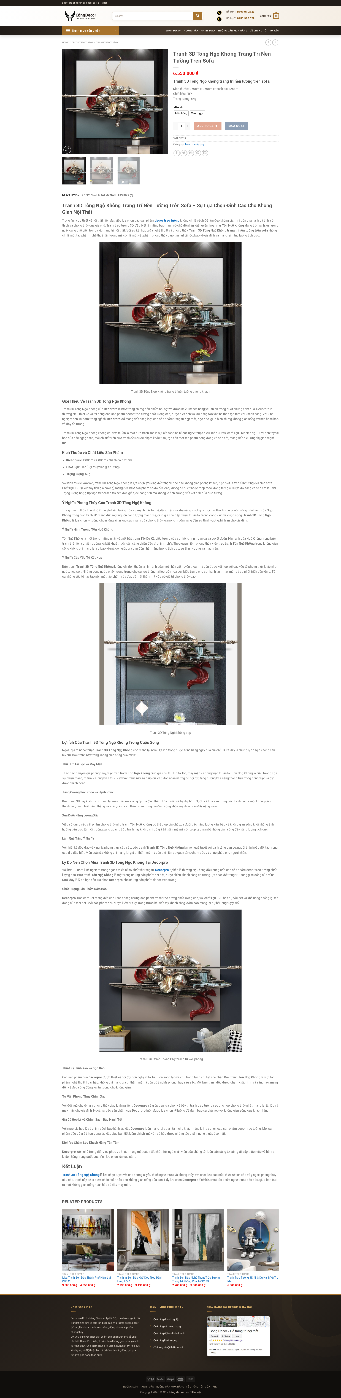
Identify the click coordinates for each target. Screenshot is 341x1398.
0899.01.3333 (246, 12)
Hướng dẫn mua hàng (232, 30)
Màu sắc (179, 107)
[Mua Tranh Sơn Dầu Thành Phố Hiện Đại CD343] (88, 1240)
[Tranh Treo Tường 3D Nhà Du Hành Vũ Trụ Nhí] (253, 1240)
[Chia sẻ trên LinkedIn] (205, 153)
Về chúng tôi (258, 30)
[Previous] (69, 101)
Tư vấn (274, 30)
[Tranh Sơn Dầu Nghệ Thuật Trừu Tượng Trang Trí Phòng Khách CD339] (198, 1240)
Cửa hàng (211, 1386)
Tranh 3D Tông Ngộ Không (80, 1175)
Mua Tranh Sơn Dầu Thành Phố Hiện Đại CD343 (86, 1279)
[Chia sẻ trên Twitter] (183, 153)
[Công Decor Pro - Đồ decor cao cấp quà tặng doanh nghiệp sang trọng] (83, 16)
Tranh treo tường (107, 42)
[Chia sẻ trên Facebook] (177, 153)
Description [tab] (70, 195)
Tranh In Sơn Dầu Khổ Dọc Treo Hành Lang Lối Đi (139, 1279)
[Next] (161, 101)
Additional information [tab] (99, 195)
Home (65, 42)
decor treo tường (167, 220)
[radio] (181, 113)
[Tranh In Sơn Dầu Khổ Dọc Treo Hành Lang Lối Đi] (143, 1240)
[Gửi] (197, 16)
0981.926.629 (246, 18)
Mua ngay (236, 126)
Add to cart (207, 126)
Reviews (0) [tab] (125, 195)
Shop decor (173, 30)
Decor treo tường (82, 42)
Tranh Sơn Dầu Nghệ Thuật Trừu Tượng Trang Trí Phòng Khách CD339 (196, 1279)
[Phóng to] (67, 150)
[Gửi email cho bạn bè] (191, 153)
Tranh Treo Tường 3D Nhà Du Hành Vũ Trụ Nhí (252, 1279)
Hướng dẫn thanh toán (200, 30)
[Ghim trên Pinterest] (198, 153)
